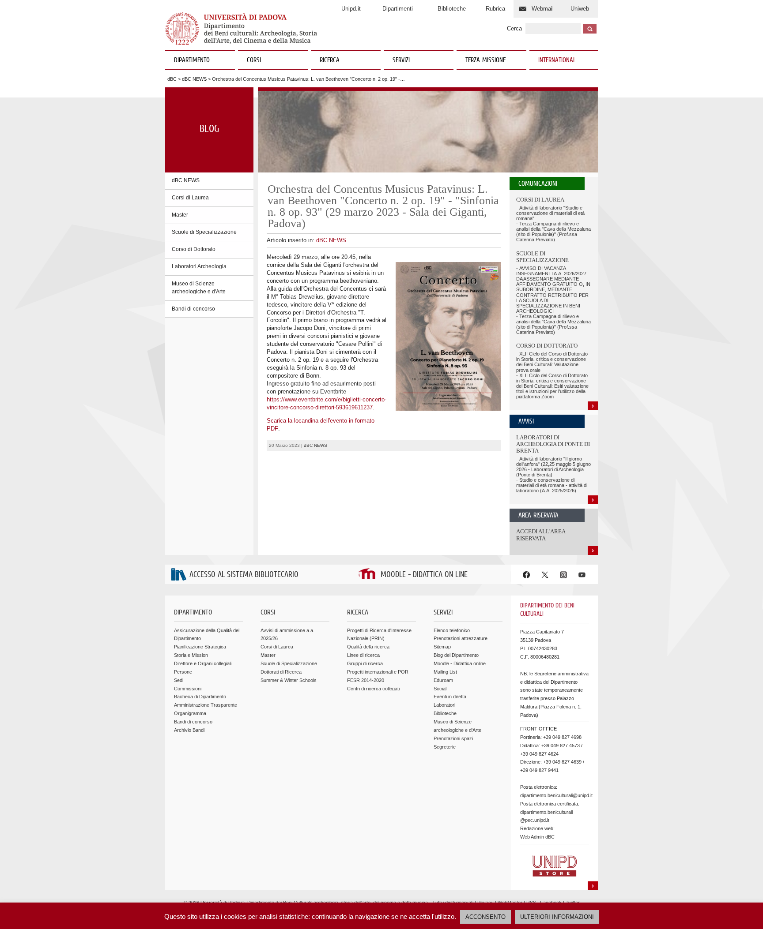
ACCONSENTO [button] (485, 917)
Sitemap (442, 646)
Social (440, 688)
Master (180, 214)
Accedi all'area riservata (540, 534)
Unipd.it (351, 8)
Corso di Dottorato (193, 249)
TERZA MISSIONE (485, 60)
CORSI (254, 60)
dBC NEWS (194, 79)
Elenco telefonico (452, 630)
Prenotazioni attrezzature (460, 638)
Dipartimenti (397, 8)
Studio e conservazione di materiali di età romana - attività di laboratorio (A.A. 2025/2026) (551, 485)
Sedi (178, 680)
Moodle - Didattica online (460, 663)
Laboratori (444, 705)
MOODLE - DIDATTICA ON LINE (424, 575)
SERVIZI (401, 60)
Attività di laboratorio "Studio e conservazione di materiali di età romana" (550, 213)
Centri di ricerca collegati (373, 688)
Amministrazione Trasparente (205, 705)
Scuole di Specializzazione (204, 232)
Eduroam (443, 680)
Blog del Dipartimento (456, 655)
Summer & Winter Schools (289, 680)
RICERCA (330, 60)
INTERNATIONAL (557, 60)
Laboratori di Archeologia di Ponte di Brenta (553, 444)
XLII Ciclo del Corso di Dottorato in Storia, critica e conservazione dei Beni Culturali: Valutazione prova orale (552, 361)
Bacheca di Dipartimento (200, 696)
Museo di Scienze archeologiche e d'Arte (199, 287)
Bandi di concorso (193, 308)
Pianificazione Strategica (200, 646)
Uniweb (579, 8)
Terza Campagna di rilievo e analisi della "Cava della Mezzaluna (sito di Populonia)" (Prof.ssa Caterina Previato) (553, 231)
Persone (183, 671)
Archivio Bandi (189, 730)
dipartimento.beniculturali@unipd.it (556, 795)
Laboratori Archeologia (199, 266)
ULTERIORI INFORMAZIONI (557, 917)
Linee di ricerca (363, 655)
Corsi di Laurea (190, 197)
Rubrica (495, 8)
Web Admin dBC (537, 836)
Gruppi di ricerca (365, 663)
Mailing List (445, 671)
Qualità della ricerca (368, 646)
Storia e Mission (191, 655)
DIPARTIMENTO (192, 60)
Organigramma (190, 713)
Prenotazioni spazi (453, 738)
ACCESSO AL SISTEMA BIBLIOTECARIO (243, 575)
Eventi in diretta (450, 696)
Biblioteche (452, 8)
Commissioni (187, 688)
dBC (172, 79)
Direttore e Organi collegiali (202, 663)
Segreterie (445, 746)
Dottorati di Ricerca (281, 671)
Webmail (543, 8)
